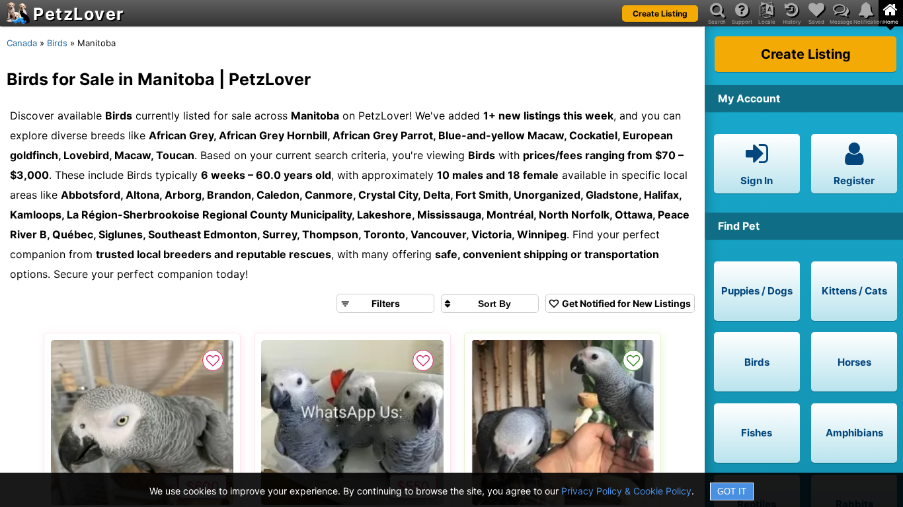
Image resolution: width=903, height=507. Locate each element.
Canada (22, 43)
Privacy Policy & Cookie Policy (626, 490)
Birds (57, 43)
